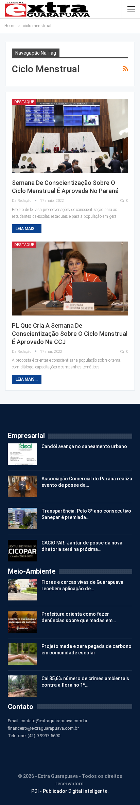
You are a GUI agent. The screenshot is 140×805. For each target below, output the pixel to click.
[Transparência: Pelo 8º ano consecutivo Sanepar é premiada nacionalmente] (22, 519)
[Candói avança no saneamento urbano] (22, 454)
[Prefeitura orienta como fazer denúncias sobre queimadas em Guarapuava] (22, 622)
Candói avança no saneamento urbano (84, 446)
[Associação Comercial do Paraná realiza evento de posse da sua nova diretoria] (22, 486)
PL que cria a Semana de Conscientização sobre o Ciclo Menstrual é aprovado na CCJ (69, 333)
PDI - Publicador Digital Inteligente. (70, 791)
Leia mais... (27, 228)
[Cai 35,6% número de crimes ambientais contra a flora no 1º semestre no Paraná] (22, 686)
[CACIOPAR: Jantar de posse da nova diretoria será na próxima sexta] (22, 550)
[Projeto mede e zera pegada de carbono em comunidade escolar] (22, 654)
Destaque (24, 102)
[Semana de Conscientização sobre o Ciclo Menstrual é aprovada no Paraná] (70, 136)
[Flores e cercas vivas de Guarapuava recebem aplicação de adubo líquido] (22, 590)
